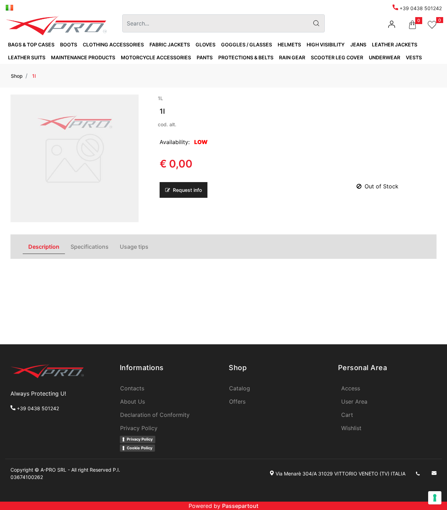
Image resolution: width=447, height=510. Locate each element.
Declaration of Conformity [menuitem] (155, 414)
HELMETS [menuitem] (289, 44)
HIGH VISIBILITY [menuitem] (326, 44)
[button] (316, 23)
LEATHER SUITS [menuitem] (26, 57)
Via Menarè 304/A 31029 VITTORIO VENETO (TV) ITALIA (340, 474)
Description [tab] (43, 246)
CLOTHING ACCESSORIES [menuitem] (113, 44)
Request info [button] (186, 190)
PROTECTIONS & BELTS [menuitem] (245, 57)
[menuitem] (9, 7)
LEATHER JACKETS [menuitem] (394, 44)
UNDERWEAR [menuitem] (384, 57)
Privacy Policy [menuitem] (138, 428)
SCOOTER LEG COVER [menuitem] (337, 57)
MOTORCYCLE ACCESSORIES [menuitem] (156, 57)
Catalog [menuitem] (239, 388)
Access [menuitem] (350, 388)
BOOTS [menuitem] (68, 44)
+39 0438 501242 (420, 8)
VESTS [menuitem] (414, 57)
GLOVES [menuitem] (205, 44)
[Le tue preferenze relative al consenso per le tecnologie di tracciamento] (434, 497)
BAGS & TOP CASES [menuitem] (31, 44)
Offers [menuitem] (237, 401)
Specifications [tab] (90, 246)
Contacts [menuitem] (132, 388)
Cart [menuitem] (347, 414)
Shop (17, 76)
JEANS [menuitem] (358, 44)
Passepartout (240, 505)
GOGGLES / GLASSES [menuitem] (246, 44)
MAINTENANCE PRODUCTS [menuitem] (83, 57)
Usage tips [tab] (134, 246)
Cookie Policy (139, 447)
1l (34, 76)
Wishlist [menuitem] (351, 428)
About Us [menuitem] (132, 401)
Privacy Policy (140, 439)
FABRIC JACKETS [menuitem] (169, 44)
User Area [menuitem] (354, 401)
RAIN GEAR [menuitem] (292, 57)
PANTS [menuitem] (205, 57)
